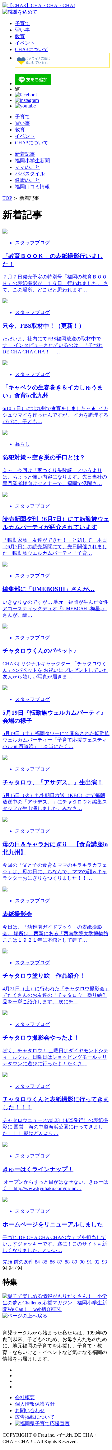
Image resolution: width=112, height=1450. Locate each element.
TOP (7, 198)
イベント (25, 43)
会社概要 (25, 1397)
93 (104, 1261)
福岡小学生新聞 (32, 160)
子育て (22, 23)
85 (44, 1261)
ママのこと (27, 167)
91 (89, 1261)
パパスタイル (30, 173)
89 (74, 1261)
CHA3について (31, 49)
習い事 (22, 30)
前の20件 (24, 1261)
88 (67, 1261)
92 (97, 1261)
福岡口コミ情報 (32, 186)
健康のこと (27, 180)
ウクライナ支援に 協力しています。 (38, 60)
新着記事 (25, 154)
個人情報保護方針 (35, 1404)
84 (37, 1261)
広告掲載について (35, 1417)
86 (52, 1261)
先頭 (7, 1261)
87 (59, 1261)
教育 (20, 36)
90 (82, 1261)
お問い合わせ (30, 1410)
